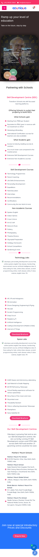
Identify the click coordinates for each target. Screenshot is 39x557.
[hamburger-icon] (4, 8)
